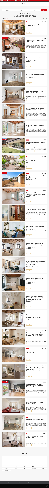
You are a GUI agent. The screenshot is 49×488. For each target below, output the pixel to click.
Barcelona (6, 18)
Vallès (24, 468)
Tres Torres (24, 462)
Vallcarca (15, 462)
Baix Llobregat (34, 468)
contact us (34, 16)
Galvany (6, 462)
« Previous (43, 18)
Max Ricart (3, 18)
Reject (36, 485)
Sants (6, 464)
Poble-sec (33, 466)
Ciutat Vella (42, 462)
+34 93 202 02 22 (44, 1)
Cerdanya (6, 468)
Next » (46, 18)
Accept (34, 485)
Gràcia (43, 464)
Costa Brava (15, 468)
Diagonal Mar (15, 466)
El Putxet (43, 466)
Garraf (43, 468)
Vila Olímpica (24, 464)
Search (44, 10)
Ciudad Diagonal (33, 462)
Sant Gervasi (24, 466)
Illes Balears (6, 470)
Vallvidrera (6, 466)
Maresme (33, 464)
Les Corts (15, 464)
